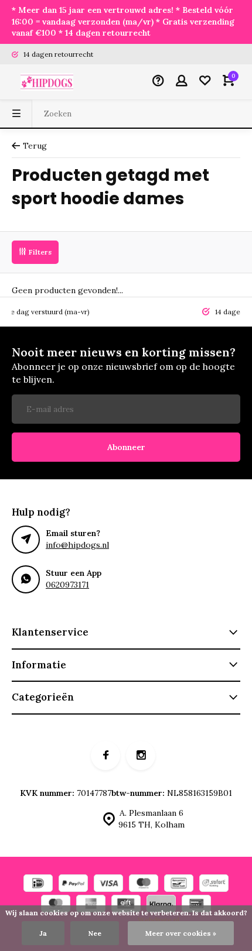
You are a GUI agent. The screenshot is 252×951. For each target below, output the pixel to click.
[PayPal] (73, 884)
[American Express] (90, 905)
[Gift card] (126, 905)
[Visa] (108, 884)
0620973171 (67, 584)
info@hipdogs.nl (77, 545)
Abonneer (126, 447)
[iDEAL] (38, 884)
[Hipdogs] (47, 81)
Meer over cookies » (180, 933)
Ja (43, 933)
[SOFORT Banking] (214, 884)
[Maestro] (143, 884)
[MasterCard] (55, 905)
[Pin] (196, 905)
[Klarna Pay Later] (161, 905)
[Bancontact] (178, 884)
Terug (35, 145)
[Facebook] (105, 755)
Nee (94, 933)
